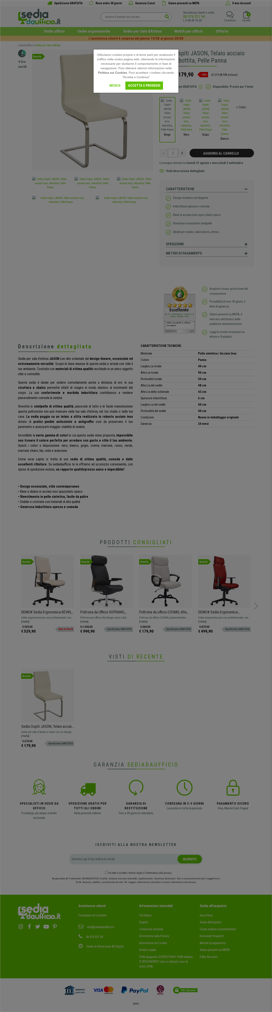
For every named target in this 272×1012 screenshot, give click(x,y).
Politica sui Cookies (112, 72)
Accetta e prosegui (144, 85)
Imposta (114, 85)
